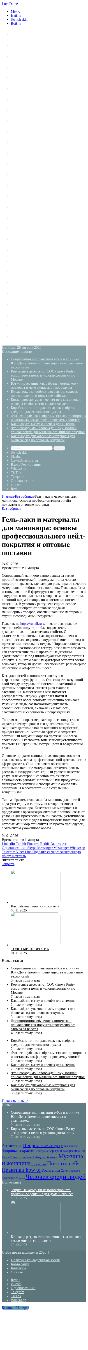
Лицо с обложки (24, 164)
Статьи (16, 45)
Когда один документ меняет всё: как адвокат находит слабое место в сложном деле (46, 402)
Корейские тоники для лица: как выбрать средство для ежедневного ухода (42, 410)
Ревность (18, 228)
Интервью (19, 131)
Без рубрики (24, 496)
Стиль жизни (21, 56)
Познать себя (22, 207)
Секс (15, 250)
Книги (16, 121)
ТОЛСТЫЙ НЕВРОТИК (30, 949)
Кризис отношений (26, 153)
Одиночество (22, 185)
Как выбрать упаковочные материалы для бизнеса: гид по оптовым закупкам (43, 438)
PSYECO (18, 336)
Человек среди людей (28, 282)
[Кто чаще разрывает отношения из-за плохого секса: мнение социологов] (35, 1233)
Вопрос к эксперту (26, 88)
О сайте (17, 1272)
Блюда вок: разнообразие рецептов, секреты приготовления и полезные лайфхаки (45, 393)
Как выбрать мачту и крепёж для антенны (43, 424)
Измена (17, 304)
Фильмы (17, 272)
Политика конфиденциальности (35, 1260)
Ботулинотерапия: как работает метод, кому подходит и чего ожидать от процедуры (44, 385)
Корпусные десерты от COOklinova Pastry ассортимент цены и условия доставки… (43, 1131)
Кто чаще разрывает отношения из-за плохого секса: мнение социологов (46, 1239)
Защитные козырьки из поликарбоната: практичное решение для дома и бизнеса (42, 1192)
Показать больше (15, 1101)
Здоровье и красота (27, 110)
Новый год (19, 326)
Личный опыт (22, 34)
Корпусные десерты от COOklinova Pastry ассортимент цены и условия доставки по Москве (43, 375)
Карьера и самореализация (33, 142)
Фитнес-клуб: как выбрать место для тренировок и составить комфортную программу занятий (48, 418)
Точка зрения (22, 67)
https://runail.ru (31, 623)
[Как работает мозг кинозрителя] (35, 902)
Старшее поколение (27, 261)
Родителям (19, 239)
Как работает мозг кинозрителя (35, 906)
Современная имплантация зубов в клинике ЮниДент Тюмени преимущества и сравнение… (45, 1116)
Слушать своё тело (26, 315)
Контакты (18, 1268)
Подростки (20, 196)
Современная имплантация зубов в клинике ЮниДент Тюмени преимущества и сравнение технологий (47, 363)
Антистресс (20, 77)
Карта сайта (20, 1264)
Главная (8, 496)
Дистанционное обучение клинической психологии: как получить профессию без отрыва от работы (43, 1025)
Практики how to (24, 218)
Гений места (21, 99)
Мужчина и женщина (28, 175)
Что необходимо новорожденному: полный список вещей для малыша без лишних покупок (48, 430)
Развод (16, 293)
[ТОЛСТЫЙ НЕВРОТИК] (35, 945)
